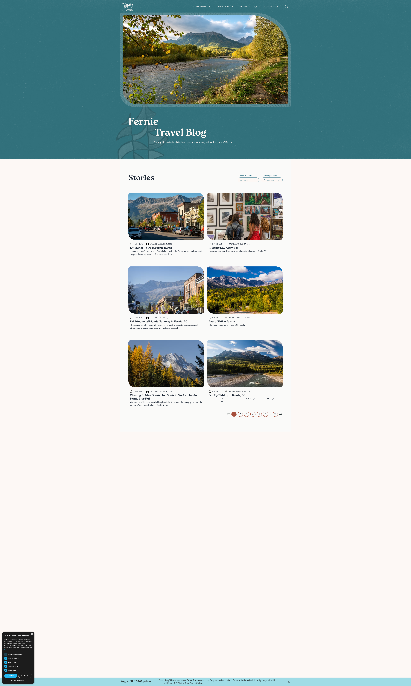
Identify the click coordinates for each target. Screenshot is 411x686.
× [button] (32, 634)
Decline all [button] (25, 676)
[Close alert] (289, 681)
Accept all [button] (11, 676)
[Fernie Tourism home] (127, 7)
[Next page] (281, 414)
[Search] (286, 7)
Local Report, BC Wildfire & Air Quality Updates (182, 683)
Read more (7, 650)
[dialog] (18, 658)
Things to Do (223, 6)
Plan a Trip (269, 6)
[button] (18, 680)
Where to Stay (246, 6)
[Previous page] (228, 414)
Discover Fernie (198, 6)
